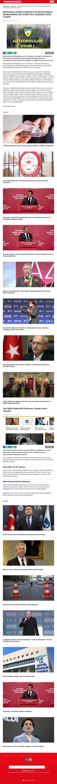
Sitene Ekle (30, 755)
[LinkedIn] (9, 53)
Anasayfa (5, 755)
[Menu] (53, 2)
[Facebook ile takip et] (26, 759)
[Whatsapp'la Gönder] (12, 53)
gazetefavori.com (8, 493)
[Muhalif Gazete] (12, 1)
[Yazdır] (15, 53)
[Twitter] (7, 53)
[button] (46, 53)
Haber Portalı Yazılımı (30, 780)
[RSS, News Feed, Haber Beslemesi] (30, 759)
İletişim (15, 755)
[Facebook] (4, 53)
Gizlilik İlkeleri (22, 755)
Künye (10, 755)
